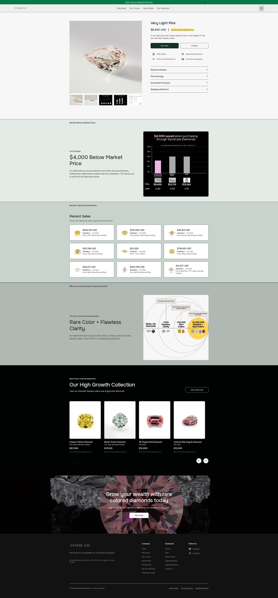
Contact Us (169, 569)
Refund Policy (170, 557)
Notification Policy (171, 565)
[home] (20, 8)
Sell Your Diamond (148, 569)
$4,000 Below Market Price (182, 30)
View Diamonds (197, 390)
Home (144, 549)
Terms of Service (187, 588)
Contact (194, 45)
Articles (168, 549)
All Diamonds (146, 565)
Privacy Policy (173, 588)
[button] (261, 8)
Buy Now (164, 45)
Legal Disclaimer (171, 561)
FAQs (167, 553)
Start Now (139, 515)
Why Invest (121, 8)
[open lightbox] (106, 57)
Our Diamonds (163, 8)
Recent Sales (148, 8)
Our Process (135, 8)
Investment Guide (148, 573)
